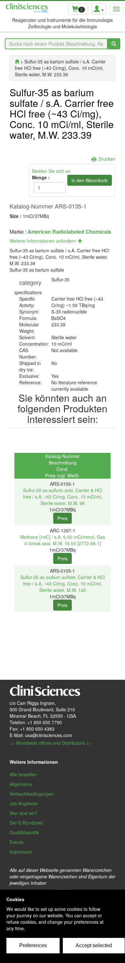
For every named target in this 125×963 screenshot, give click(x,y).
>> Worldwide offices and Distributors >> (50, 743)
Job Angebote (24, 803)
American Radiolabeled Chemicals (69, 231)
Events (16, 842)
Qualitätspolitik (24, 832)
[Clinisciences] (17, 61)
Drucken (106, 158)
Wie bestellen (23, 774)
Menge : (41, 177)
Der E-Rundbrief (26, 822)
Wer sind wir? (23, 813)
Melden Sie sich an (51, 171)
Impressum (21, 851)
